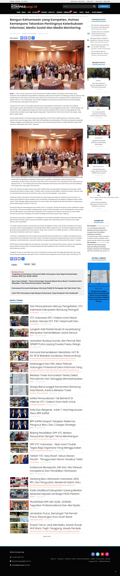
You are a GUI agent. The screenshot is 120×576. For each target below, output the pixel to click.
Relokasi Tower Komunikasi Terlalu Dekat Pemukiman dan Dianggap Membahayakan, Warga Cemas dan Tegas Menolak (56, 379)
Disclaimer (61, 559)
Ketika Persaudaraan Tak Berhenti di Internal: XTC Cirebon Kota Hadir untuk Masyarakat (52, 402)
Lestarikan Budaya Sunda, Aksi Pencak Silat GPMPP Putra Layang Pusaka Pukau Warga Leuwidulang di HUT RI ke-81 (55, 344)
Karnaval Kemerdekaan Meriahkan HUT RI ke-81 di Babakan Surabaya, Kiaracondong (55, 354)
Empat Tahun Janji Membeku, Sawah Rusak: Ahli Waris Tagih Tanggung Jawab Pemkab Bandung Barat (56, 528)
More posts (47, 536)
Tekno (81, 12)
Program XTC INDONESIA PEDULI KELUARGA (43, 439)
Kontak (12, 1)
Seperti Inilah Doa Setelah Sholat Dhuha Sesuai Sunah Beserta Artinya (100, 34)
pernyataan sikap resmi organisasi (41, 450)
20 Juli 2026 (34, 508)
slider (108, 197)
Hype (29, 12)
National (24, 33)
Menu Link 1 (74, 1)
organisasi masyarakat (37, 404)
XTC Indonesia (34, 312)
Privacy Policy (100, 559)
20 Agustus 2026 (47, 312)
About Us (53, 559)
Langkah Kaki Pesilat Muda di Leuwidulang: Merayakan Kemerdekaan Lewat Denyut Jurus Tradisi (55, 333)
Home (18, 12)
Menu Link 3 (90, 1)
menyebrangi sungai (36, 519)
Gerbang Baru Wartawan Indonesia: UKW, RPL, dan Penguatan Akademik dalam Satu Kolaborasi (55, 482)
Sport (102, 166)
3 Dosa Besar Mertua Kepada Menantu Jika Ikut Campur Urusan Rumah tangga (100, 54)
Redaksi (93, 559)
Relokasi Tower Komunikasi (39, 393)
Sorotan (112, 197)
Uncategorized (32, 33)
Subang (32, 496)
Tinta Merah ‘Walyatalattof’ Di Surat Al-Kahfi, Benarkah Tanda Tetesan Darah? (100, 27)
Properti (44, 12)
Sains (75, 12)
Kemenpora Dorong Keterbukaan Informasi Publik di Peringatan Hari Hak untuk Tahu (46, 288)
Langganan (104, 6)
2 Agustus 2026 (40, 473)
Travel (87, 12)
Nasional (40, 33)
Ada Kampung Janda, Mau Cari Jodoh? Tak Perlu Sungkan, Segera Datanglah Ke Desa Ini (100, 48)
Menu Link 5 (106, 1)
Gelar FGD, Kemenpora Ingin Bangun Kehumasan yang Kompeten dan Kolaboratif (45, 293)
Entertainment (97, 12)
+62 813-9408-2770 (18, 557)
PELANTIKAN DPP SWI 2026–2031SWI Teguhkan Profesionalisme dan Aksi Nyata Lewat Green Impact (55, 505)
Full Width (24, 1)
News (24, 12)
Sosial (100, 199)
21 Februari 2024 (15, 33)
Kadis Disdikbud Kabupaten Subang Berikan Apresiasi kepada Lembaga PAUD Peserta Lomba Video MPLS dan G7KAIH (56, 494)
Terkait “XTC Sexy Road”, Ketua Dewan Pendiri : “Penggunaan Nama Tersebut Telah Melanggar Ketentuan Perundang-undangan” (56, 461)
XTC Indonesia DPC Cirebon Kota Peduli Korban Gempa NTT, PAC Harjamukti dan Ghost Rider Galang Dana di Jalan (54, 321)
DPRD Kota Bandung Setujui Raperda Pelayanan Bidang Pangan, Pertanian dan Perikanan (98, 247)
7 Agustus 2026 (35, 416)
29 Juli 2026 (41, 496)
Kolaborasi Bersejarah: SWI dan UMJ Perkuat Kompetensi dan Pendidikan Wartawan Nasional (56, 471)
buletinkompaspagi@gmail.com (21, 561)
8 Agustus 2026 (40, 381)
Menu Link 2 (81, 1)
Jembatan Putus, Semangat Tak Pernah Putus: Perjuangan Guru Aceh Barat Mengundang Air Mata (53, 517)
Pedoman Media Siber (83, 559)
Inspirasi (59, 12)
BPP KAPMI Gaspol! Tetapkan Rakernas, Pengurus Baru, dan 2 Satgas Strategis (53, 423)
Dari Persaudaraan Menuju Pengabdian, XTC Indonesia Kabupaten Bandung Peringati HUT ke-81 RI (56, 310)
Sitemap (17, 1)
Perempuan (67, 12)
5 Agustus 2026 (64, 439)
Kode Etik (67, 559)
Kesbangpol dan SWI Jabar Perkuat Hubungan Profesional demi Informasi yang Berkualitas (56, 367)
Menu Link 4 (99, 1)
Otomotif (35, 12)
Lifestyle (51, 12)
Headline (96, 197)
